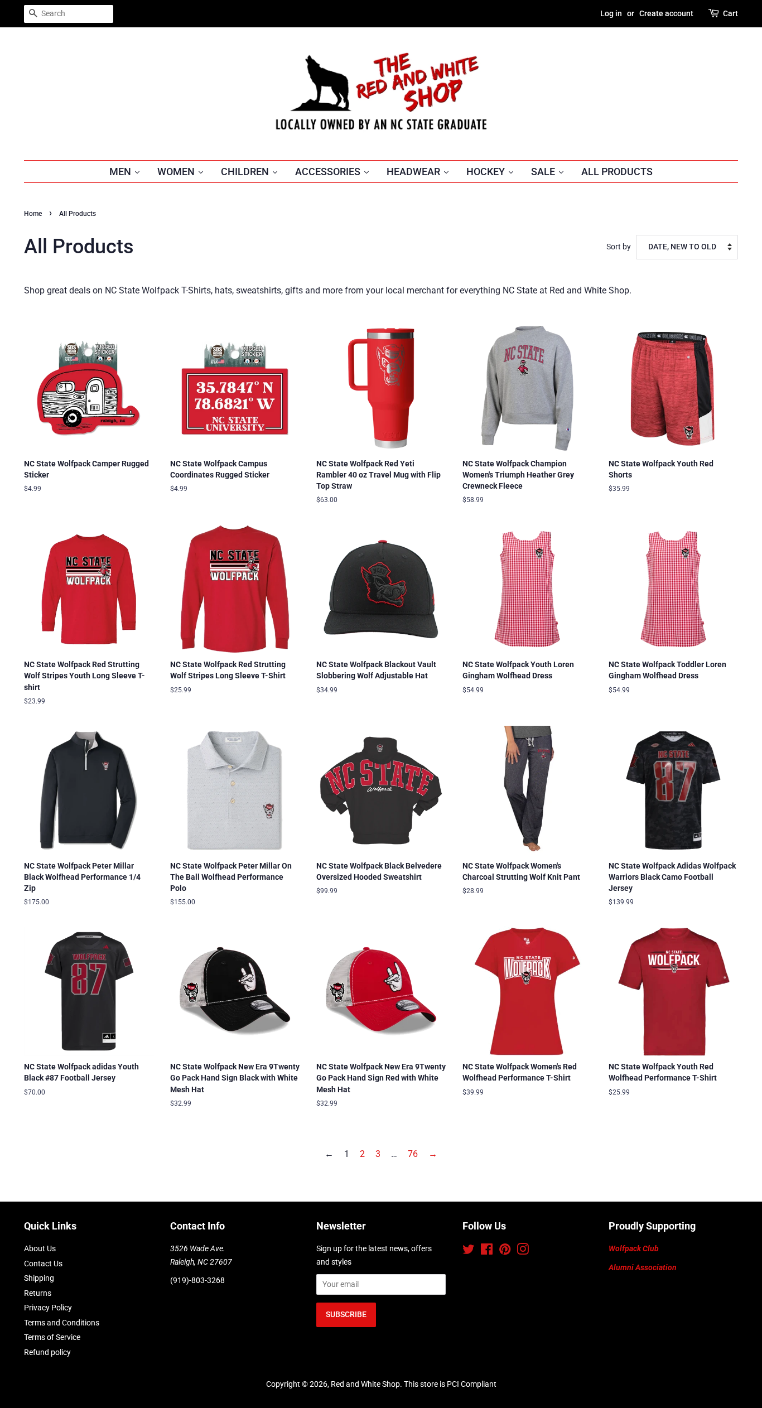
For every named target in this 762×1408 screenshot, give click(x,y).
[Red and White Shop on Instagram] (523, 1251)
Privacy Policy (48, 1307)
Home (33, 214)
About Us (40, 1248)
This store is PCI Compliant (450, 1384)
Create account (666, 13)
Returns (37, 1293)
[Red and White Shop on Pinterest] (505, 1251)
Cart (730, 13)
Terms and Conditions (61, 1322)
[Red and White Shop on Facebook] (486, 1251)
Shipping (39, 1278)
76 (413, 1154)
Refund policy (47, 1352)
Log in (611, 13)
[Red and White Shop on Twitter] (468, 1251)
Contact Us (43, 1263)
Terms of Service (52, 1337)
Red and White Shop (365, 1384)
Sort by (618, 247)
